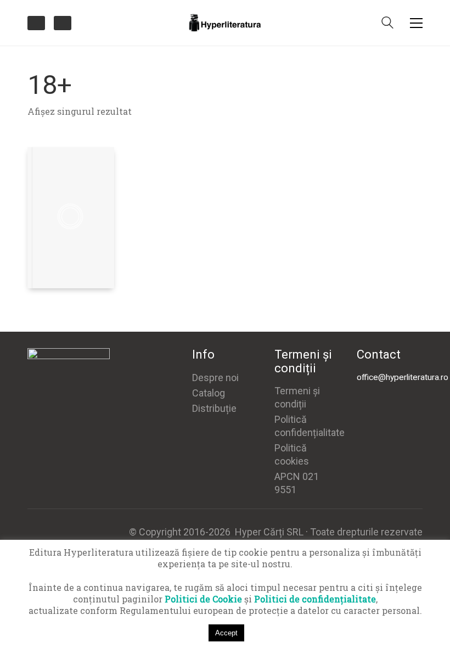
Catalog (208, 393)
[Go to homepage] (225, 23)
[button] (416, 23)
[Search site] (387, 23)
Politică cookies (291, 454)
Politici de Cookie (203, 599)
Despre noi (215, 377)
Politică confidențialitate (309, 426)
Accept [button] (226, 633)
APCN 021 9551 (296, 483)
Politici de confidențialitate (315, 599)
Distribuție (214, 408)
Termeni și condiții (297, 397)
